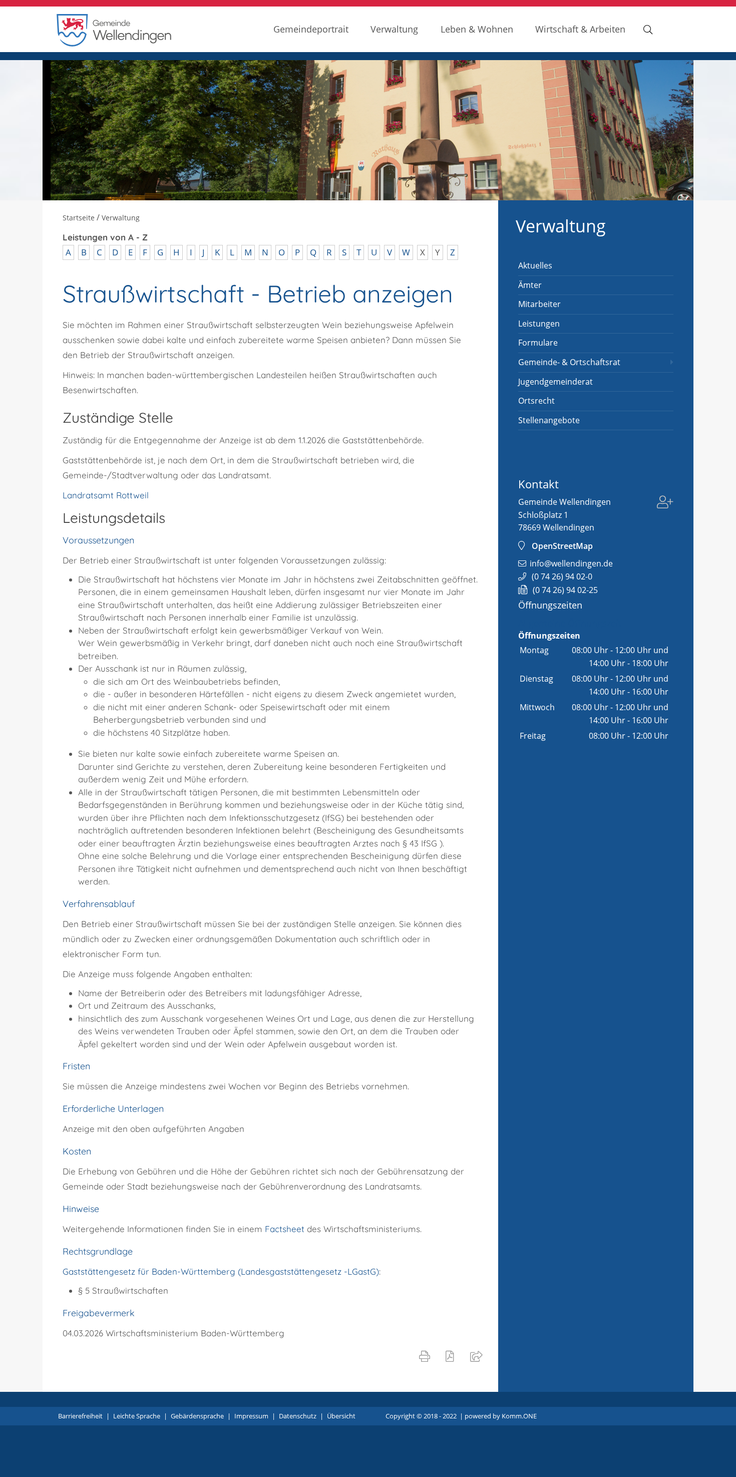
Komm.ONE (519, 1415)
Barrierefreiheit (80, 1415)
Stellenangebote (549, 420)
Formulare (538, 342)
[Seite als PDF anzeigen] (452, 1355)
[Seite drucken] (426, 1355)
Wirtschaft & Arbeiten (580, 29)
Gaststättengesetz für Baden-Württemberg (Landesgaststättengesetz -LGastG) (221, 1271)
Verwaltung (394, 29)
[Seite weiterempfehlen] (478, 1355)
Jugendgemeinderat (555, 381)
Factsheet (286, 1229)
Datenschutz (297, 1415)
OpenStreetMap (562, 545)
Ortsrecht (536, 400)
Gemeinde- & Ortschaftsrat (569, 362)
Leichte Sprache (136, 1415)
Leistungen (539, 323)
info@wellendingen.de (571, 563)
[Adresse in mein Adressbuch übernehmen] (665, 503)
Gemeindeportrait (310, 29)
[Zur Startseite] (114, 44)
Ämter (530, 284)
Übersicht (341, 1415)
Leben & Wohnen (477, 29)
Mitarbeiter (539, 304)
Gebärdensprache (197, 1415)
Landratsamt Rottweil (106, 495)
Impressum (251, 1415)
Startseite (79, 217)
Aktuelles (535, 265)
